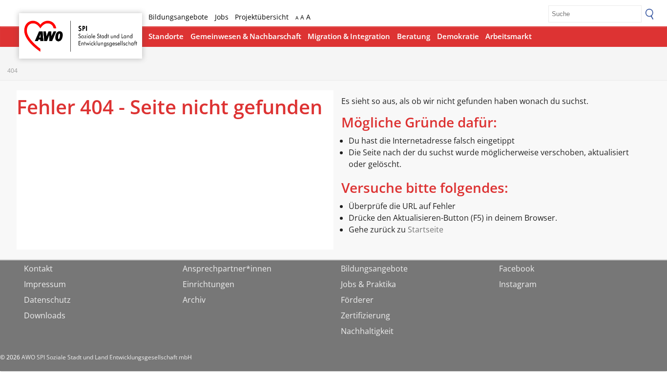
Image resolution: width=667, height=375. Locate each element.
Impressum (45, 284)
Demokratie (458, 36)
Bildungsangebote (178, 16)
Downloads (44, 315)
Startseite (44, 27)
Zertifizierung (365, 315)
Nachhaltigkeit (367, 331)
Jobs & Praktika (368, 284)
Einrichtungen (208, 284)
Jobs (222, 16)
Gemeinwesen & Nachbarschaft (245, 36)
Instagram (518, 284)
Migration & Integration (349, 36)
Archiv (194, 299)
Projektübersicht (262, 16)
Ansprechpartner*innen (227, 268)
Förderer (357, 299)
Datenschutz (47, 299)
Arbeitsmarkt (508, 36)
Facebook (516, 268)
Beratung (413, 36)
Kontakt (38, 268)
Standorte (166, 36)
